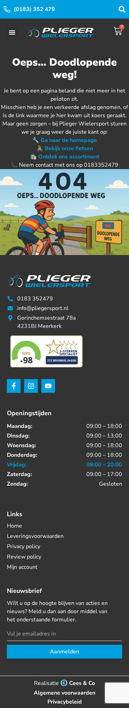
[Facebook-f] (14, 386)
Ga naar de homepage (69, 140)
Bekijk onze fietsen (69, 148)
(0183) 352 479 (34, 9)
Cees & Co (82, 683)
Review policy (24, 556)
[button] (12, 32)
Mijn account (22, 567)
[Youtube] (48, 386)
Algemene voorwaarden (64, 693)
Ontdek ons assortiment (68, 157)
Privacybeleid (64, 702)
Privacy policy (23, 546)
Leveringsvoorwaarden (35, 536)
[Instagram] (31, 386)
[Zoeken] (122, 9)
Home (14, 525)
